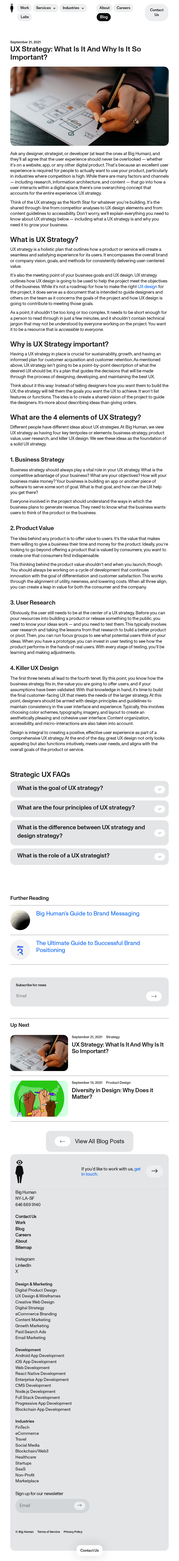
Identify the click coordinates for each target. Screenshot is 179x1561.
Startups (23, 1463)
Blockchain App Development (43, 1409)
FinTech (22, 1427)
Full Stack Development (37, 1397)
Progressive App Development (43, 1403)
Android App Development (39, 1355)
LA (25, 1198)
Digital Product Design (36, 1290)
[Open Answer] (159, 789)
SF (31, 1198)
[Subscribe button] (79, 1506)
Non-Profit (24, 1475)
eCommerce (27, 1433)
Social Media (27, 1445)
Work (24, 7)
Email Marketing (30, 1337)
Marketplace (27, 1481)
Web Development (32, 1368)
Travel (20, 1439)
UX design (147, 287)
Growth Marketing (32, 1326)
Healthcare (25, 1457)
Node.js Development (35, 1391)
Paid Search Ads (30, 1332)
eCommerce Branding (36, 1314)
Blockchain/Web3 (31, 1451)
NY (18, 1198)
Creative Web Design (34, 1302)
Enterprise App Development (42, 1379)
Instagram (24, 1259)
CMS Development (33, 1385)
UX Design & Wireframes (38, 1296)
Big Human (26, 1532)
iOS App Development (36, 1361)
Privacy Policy (73, 1532)
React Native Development (40, 1373)
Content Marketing (32, 1320)
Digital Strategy (29, 1308)
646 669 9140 (27, 1205)
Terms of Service (48, 1532)
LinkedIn (23, 1265)
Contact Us (156, 12)
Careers (123, 7)
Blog (104, 17)
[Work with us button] (154, 1171)
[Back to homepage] (11, 7)
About (105, 7)
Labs (25, 17)
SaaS (20, 1469)
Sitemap (23, 1248)
